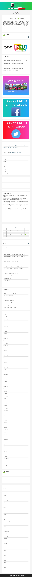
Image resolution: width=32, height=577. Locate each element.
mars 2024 (5, 333)
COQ (4, 514)
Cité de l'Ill (5, 509)
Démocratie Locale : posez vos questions (9, 164)
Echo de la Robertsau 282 (10, 295)
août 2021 (5, 357)
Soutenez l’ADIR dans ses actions (11, 307)
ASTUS (4, 481)
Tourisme (5, 558)
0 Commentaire (21, 18)
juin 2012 (5, 463)
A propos (5, 169)
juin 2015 (5, 434)
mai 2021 (5, 360)
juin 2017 (5, 403)
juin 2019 (5, 379)
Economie (5, 524)
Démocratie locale (6, 521)
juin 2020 (5, 369)
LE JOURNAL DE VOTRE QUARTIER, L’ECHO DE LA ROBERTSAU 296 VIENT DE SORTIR (15, 65)
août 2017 (5, 400)
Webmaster (16, 18)
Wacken (5, 570)
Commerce (5, 512)
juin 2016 (5, 417)
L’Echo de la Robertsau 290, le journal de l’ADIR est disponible (17, 145)
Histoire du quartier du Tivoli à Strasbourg (12, 147)
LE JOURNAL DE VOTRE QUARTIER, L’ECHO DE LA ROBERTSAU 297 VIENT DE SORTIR (15, 63)
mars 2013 (5, 456)
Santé (4, 553)
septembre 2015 (6, 429)
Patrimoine (5, 543)
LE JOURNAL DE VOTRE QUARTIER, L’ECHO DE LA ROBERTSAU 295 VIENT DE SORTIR (15, 68)
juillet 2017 (5, 401)
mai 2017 (5, 405)
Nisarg (24, 575)
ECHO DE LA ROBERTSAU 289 (7, 278)
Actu (4, 495)
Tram (4, 560)
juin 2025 (5, 321)
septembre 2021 (6, 355)
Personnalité (5, 545)
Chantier (5, 505)
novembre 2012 (6, 458)
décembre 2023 (6, 336)
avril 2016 (5, 420)
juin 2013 (5, 453)
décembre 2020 (6, 364)
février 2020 (5, 372)
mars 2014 (5, 449)
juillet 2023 (5, 340)
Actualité (5, 159)
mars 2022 (5, 350)
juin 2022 (5, 348)
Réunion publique (6, 173)
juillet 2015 (5, 432)
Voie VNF (5, 569)
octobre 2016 (5, 412)
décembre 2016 (6, 408)
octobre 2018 (5, 386)
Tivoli (4, 557)
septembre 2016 (6, 413)
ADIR (3, 0)
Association (5, 500)
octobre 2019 (5, 377)
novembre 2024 (6, 326)
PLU (4, 546)
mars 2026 (5, 316)
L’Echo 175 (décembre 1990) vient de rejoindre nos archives (11, 271)
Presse (4, 550)
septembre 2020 (6, 367)
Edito (4, 526)
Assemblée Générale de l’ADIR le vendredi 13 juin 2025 (11, 70)
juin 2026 (5, 314)
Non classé (5, 541)
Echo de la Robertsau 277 (12, 150)
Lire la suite (16, 28)
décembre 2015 (6, 427)
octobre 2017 (5, 396)
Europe (4, 533)
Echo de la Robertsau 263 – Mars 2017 (16, 16)
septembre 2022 (6, 345)
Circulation (5, 507)
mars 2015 (5, 437)
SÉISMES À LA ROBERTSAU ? (10, 300)
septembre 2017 (6, 398)
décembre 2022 (6, 343)
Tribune (5, 562)
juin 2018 (5, 388)
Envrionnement (6, 531)
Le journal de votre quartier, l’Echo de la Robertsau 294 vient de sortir (13, 263)
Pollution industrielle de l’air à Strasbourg (12, 305)
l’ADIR (4, 168)
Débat (4, 519)
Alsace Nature (5, 488)
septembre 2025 (6, 319)
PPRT (4, 548)
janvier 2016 (5, 425)
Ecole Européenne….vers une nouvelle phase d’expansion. (11, 273)
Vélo (4, 565)
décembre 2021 (6, 352)
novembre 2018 (6, 384)
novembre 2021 (6, 353)
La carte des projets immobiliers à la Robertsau (14, 302)
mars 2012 (5, 465)
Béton (4, 502)
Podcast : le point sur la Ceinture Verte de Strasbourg (11, 66)
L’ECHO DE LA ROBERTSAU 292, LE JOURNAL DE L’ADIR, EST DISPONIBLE (13, 268)
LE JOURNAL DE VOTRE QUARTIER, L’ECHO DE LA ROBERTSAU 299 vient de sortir (14, 250)
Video (4, 567)
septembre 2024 (6, 328)
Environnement (6, 529)
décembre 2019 (6, 374)
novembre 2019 (6, 376)
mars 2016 (5, 422)
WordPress (18, 575)
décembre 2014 (6, 439)
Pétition (5, 171)
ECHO (4, 166)
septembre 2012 (6, 461)
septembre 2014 (6, 444)
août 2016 (5, 415)
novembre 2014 (6, 441)
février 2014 (5, 451)
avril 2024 (5, 331)
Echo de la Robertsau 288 (7, 280)
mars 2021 (5, 362)
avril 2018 (5, 389)
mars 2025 (5, 324)
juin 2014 (5, 446)
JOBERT (5, 147)
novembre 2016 (6, 410)
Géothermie (5, 536)
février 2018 (5, 393)
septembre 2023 (6, 338)
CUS (4, 517)
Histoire (5, 538)
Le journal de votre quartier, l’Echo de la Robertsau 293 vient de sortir (13, 266)
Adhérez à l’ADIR (6, 161)
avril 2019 (5, 381)
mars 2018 (5, 391)
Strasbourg (5, 555)
